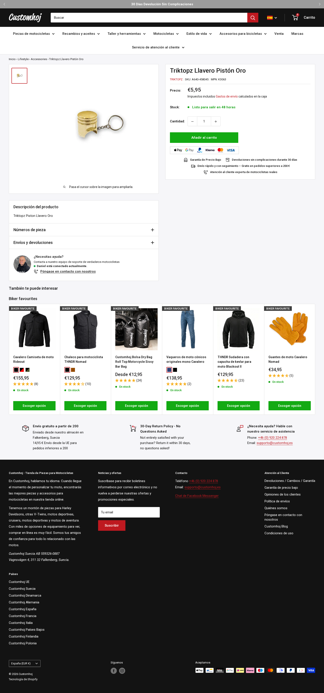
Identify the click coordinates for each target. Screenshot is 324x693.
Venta (279, 34)
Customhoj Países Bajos (27, 630)
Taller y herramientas (124, 34)
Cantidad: (177, 121)
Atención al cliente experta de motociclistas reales (243, 172)
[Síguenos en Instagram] (122, 671)
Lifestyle (23, 59)
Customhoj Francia (22, 616)
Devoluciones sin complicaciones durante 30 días (264, 160)
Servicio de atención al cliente (156, 47)
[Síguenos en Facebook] (114, 671)
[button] (23, 384)
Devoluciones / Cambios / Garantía (289, 481)
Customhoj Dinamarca (25, 595)
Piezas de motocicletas (31, 34)
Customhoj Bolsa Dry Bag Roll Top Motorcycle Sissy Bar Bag (134, 361)
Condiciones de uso (278, 533)
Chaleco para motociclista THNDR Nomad (83, 359)
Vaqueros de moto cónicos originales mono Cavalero (186, 359)
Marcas (297, 34)
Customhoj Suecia (22, 589)
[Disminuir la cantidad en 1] (192, 121)
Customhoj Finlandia (23, 636)
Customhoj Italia (21, 623)
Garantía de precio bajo (281, 488)
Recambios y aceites (78, 34)
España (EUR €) (21, 663)
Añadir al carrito (204, 138)
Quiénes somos (275, 508)
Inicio (12, 59)
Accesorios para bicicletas (241, 34)
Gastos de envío (227, 96)
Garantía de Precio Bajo (205, 160)
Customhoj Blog (276, 526)
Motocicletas (163, 34)
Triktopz (176, 79)
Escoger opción (34, 405)
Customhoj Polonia (23, 643)
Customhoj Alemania (24, 602)
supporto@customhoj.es (275, 443)
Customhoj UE (19, 582)
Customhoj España (22, 609)
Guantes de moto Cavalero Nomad (287, 359)
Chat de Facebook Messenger (197, 496)
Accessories (39, 59)
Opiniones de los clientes (282, 494)
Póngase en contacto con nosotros (68, 271)
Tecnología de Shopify (23, 679)
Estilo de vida (196, 34)
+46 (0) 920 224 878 (272, 438)
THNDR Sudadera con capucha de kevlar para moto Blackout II (234, 361)
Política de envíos (277, 501)
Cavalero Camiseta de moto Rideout (33, 359)
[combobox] (149, 17)
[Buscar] (252, 17)
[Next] (315, 359)
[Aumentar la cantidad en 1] (215, 121)
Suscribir (112, 525)
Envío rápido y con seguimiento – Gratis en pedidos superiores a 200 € (243, 166)
